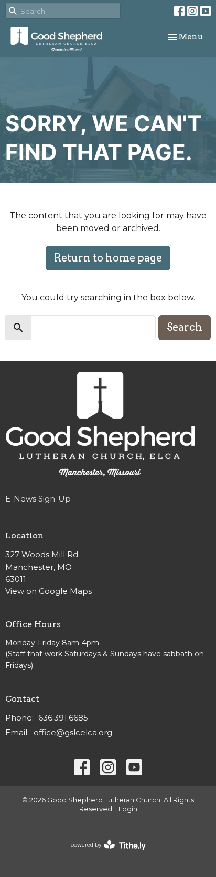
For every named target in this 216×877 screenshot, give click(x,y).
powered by (103, 853)
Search (184, 327)
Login (127, 809)
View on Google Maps (48, 591)
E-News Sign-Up (38, 499)
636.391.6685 (63, 718)
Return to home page (108, 258)
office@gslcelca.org (73, 732)
